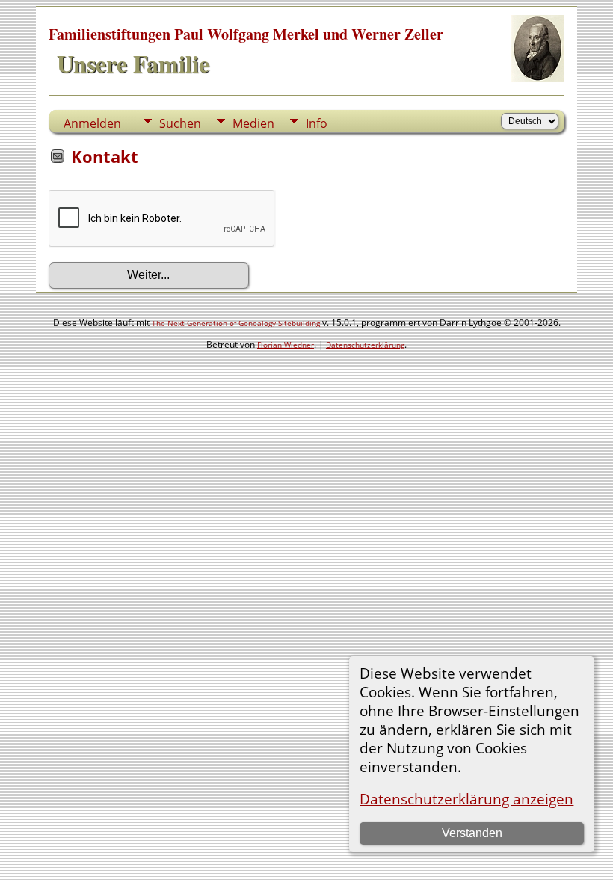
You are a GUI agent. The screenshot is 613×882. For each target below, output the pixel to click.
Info (316, 123)
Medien (253, 123)
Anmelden (92, 123)
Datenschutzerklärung (365, 344)
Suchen (180, 123)
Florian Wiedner (285, 344)
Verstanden (472, 833)
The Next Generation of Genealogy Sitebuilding (236, 323)
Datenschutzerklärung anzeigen (466, 798)
